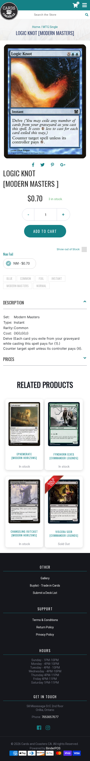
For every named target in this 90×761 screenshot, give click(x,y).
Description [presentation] (13, 302)
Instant (56, 278)
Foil (41, 278)
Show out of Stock (68, 249)
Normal (41, 285)
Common (25, 278)
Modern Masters (17, 285)
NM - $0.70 (21, 263)
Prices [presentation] (8, 359)
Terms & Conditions (45, 620)
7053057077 (50, 717)
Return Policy (45, 627)
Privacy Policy (45, 634)
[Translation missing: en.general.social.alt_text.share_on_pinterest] (53, 164)
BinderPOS (53, 748)
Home (36, 27)
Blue (9, 278)
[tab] (45, 304)
